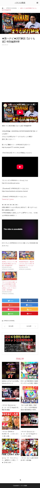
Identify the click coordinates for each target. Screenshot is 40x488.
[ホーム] (2, 8)
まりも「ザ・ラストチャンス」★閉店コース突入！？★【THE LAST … (10, 460)
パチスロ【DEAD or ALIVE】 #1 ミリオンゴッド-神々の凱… (10, 434)
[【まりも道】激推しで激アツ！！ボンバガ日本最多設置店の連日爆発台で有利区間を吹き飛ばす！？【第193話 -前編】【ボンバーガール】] (29, 394)
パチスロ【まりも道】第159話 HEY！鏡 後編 (29, 459)
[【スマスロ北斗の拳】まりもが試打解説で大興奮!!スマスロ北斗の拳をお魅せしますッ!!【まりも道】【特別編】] (9, 276)
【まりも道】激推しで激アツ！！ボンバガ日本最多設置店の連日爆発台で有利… (29, 407)
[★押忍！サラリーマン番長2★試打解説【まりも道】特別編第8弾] (9, 255)
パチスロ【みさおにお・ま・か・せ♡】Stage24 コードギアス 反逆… (29, 434)
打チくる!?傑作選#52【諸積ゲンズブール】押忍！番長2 (29, 382)
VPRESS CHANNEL (11, 8)
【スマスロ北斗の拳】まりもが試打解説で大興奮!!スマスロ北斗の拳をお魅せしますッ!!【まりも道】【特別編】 (9, 286)
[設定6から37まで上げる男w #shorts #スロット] (10, 370)
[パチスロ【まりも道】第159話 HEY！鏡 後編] (29, 447)
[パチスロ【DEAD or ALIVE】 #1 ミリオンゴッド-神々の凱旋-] (10, 421)
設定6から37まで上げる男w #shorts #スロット (10, 382)
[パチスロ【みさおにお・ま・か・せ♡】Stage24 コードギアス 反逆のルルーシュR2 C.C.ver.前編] (29, 421)
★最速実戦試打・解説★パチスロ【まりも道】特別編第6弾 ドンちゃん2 (26, 263)
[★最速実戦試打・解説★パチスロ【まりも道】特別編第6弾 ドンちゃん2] (26, 255)
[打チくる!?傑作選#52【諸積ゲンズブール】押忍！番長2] (29, 370)
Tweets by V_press (8, 199)
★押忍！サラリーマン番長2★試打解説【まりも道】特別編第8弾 (9, 263)
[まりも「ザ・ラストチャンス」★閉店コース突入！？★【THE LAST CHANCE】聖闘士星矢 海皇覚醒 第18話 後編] (10, 447)
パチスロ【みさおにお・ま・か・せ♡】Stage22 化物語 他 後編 (10, 407)
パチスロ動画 (20, 3)
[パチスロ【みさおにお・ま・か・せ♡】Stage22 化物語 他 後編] (10, 394)
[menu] (37, 2)
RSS (20, 479)
